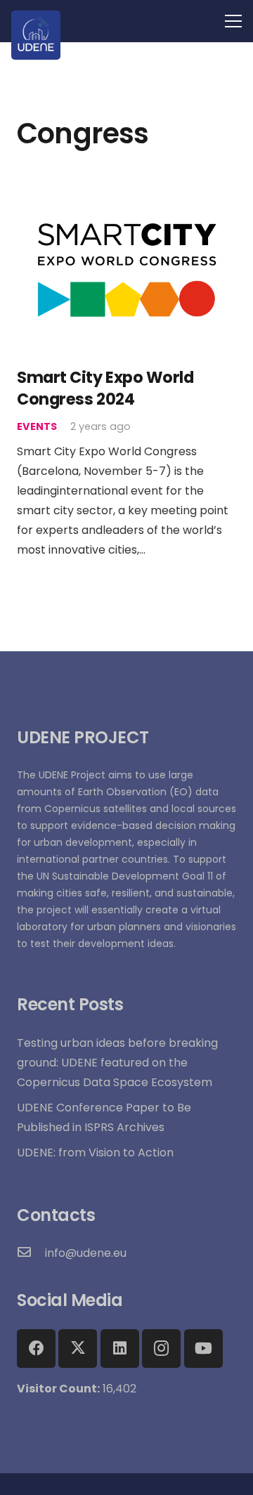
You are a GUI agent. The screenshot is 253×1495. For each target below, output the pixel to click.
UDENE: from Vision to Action (95, 1152)
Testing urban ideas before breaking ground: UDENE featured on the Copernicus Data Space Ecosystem (117, 1062)
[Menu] (233, 21)
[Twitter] (77, 1348)
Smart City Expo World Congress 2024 (105, 388)
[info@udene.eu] (31, 1253)
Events (37, 426)
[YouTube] (203, 1348)
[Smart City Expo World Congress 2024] (126, 194)
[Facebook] (36, 1348)
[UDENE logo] (35, 35)
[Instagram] (161, 1348)
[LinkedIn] (119, 1348)
